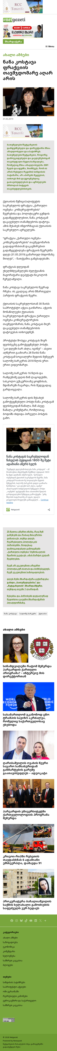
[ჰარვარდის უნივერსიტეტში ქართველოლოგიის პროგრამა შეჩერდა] (28, 794)
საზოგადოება (10, 942)
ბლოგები (8, 965)
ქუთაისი (43, 613)
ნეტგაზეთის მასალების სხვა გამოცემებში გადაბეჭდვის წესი (23, 1045)
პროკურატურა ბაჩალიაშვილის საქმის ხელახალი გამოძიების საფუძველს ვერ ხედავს (27, 904)
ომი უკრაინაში (11, 991)
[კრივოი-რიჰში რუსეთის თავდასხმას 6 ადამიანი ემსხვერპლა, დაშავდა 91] (28, 838)
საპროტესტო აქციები (14, 987)
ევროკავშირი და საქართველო (19, 1000)
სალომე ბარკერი (28, 613)
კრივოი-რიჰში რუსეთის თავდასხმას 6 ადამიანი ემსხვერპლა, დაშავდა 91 (22, 859)
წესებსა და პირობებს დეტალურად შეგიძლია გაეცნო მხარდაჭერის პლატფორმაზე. (27, 599)
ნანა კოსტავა (10, 613)
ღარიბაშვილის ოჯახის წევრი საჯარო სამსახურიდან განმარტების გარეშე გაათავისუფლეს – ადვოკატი (25, 768)
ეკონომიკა (9, 946)
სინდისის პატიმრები (14, 982)
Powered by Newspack (12, 1040)
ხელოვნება (9, 956)
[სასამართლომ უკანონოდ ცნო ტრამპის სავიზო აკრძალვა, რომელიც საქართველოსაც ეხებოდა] (28, 697)
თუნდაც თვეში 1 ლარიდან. (23, 589)
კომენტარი (9, 951)
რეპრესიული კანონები (15, 996)
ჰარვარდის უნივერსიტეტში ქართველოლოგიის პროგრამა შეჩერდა (26, 814)
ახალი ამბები (16, 54)
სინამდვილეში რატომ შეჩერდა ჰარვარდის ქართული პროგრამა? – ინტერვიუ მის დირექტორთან (27, 671)
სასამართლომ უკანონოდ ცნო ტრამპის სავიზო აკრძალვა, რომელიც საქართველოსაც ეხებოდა (26, 720)
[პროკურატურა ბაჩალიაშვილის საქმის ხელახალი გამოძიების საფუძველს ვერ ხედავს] (28, 883)
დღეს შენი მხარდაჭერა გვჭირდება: (28, 578)
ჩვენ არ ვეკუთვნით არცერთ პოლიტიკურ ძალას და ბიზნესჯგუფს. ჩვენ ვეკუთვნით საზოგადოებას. (28, 569)
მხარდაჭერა (13, 41)
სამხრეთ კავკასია (12, 960)
